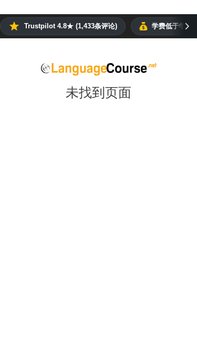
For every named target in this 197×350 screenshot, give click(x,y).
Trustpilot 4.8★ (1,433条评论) (70, 26)
